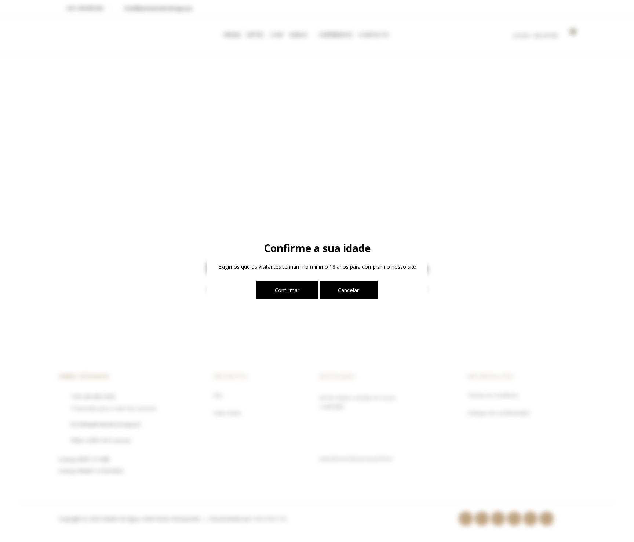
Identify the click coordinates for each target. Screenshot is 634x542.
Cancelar (348, 290)
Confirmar (287, 290)
